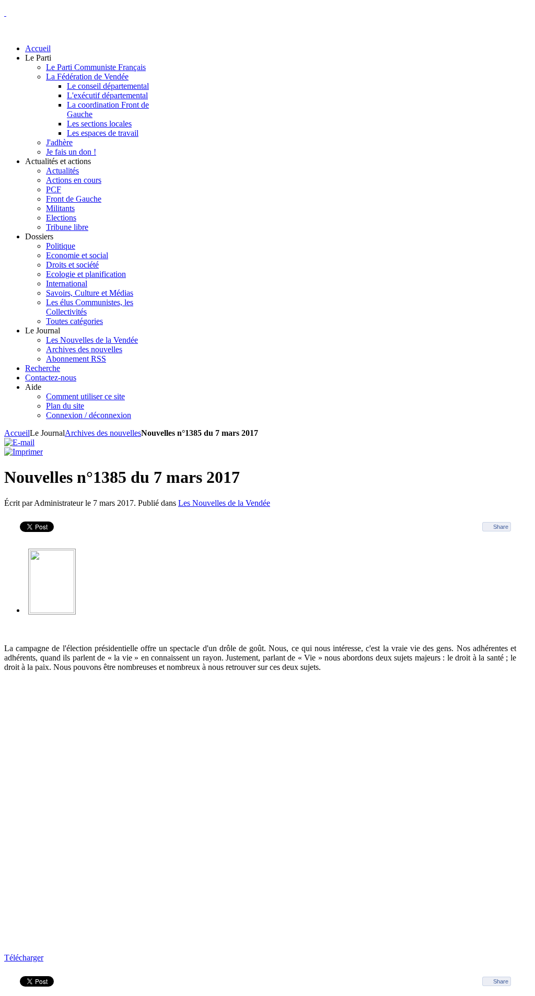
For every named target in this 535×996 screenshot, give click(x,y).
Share (500, 527)
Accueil (17, 432)
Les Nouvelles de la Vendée (224, 503)
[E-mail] (19, 442)
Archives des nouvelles (103, 432)
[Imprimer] (23, 451)
